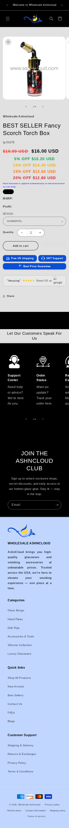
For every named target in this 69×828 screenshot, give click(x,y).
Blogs (11, 721)
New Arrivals (16, 686)
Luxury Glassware (19, 653)
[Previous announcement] (7, 5)
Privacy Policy (17, 762)
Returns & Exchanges (22, 753)
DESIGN (8, 213)
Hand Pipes (15, 619)
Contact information (35, 810)
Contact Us (15, 703)
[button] (54, 245)
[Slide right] (43, 106)
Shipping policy (58, 810)
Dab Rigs (14, 627)
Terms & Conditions (20, 771)
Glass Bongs (16, 610)
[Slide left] (26, 106)
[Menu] (7, 18)
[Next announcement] (62, 5)
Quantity (8, 232)
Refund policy (14, 810)
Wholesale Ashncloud (29, 804)
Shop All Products (19, 677)
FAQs (11, 712)
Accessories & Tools (21, 636)
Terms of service (36, 816)
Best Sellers (15, 695)
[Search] (51, 18)
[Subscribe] (57, 504)
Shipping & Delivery (20, 745)
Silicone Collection (20, 645)
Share (11, 295)
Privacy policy (52, 804)
